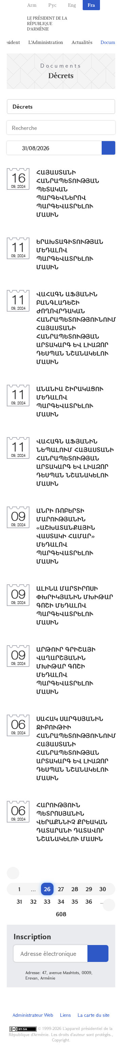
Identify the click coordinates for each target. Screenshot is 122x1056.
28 (75, 889)
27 (61, 889)
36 (88, 901)
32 (33, 901)
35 (75, 901)
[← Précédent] (13, 873)
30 (102, 889)
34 (61, 901)
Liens (65, 1015)
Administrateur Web (33, 1015)
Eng (72, 5)
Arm (32, 5)
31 (19, 901)
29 (89, 889)
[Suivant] (109, 905)
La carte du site (93, 1015)
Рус (52, 5)
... (14, 148)
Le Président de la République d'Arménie (47, 23)
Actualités (82, 42)
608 (61, 914)
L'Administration (45, 42)
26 (47, 889)
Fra (91, 5)
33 (47, 901)
